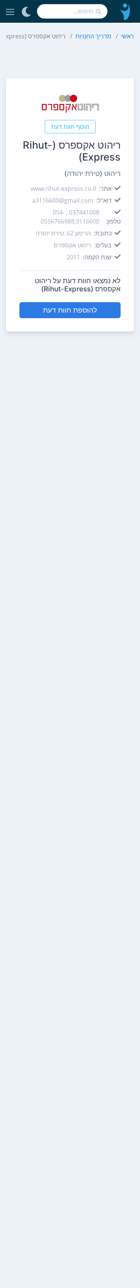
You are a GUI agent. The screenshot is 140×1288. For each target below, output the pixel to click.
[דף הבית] (123, 11)
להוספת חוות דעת (70, 310)
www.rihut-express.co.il (63, 188)
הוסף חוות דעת (70, 126)
